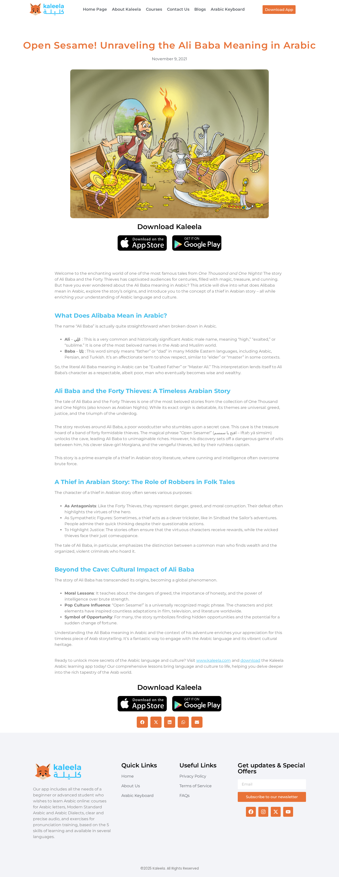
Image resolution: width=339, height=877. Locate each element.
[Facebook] (251, 812)
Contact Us (178, 9)
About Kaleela (126, 9)
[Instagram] (263, 812)
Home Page (95, 9)
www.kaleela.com (213, 660)
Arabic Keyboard (228, 9)
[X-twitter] (276, 812)
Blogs (200, 9)
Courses (154, 9)
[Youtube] (288, 812)
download (250, 660)
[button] (142, 722)
